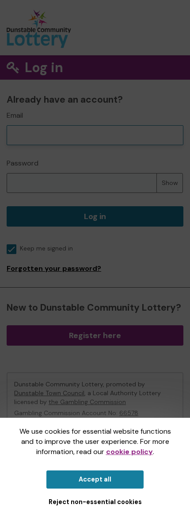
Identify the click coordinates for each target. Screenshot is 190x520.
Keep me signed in (46, 248)
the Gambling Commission (87, 402)
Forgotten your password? (54, 268)
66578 (128, 413)
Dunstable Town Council (49, 393)
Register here (95, 335)
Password (22, 163)
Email (15, 115)
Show (170, 183)
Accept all (95, 479)
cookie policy (129, 451)
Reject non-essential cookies (95, 502)
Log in (95, 216)
